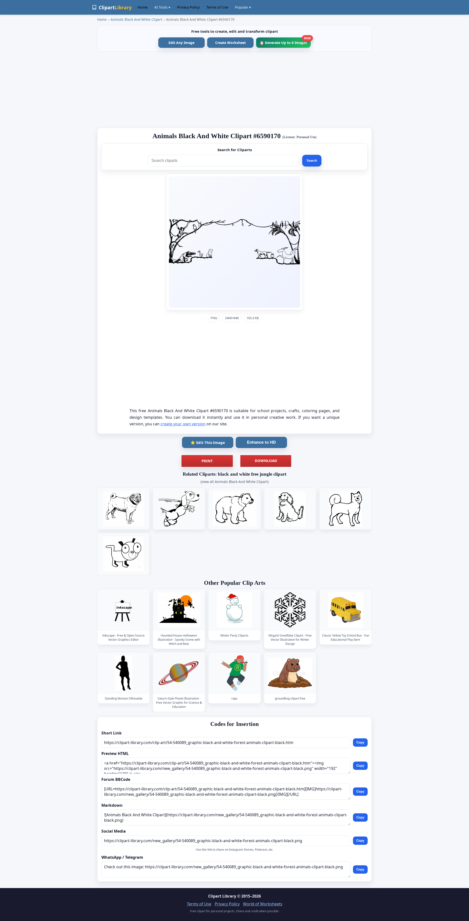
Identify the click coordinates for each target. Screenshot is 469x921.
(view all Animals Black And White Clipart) (234, 481)
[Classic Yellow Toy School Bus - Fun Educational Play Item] (345, 610)
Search (312, 160)
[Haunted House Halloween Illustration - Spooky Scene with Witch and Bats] (179, 610)
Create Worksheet (230, 42)
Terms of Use (217, 7)
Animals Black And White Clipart (136, 19)
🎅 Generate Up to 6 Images (285, 41)
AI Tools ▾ (162, 7)
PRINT (207, 460)
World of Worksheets (262, 904)
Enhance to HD (261, 442)
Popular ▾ (243, 7)
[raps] (234, 673)
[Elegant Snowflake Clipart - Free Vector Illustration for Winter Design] (290, 610)
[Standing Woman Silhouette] (124, 673)
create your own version (182, 424)
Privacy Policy (188, 7)
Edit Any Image (181, 42)
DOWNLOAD (266, 460)
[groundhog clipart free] (290, 673)
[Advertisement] (234, 89)
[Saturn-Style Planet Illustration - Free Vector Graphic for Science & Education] (179, 673)
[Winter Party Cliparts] (234, 610)
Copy (360, 742)
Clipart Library (222, 896)
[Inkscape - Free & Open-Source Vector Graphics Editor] (124, 610)
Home (143, 7)
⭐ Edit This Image (208, 442)
